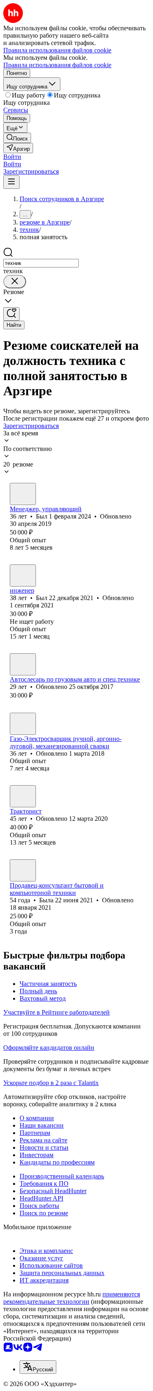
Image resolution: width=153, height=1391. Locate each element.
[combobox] (41, 263)
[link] (17, 138)
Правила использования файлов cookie (57, 64)
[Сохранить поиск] (11, 314)
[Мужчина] (23, 494)
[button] (12, 156)
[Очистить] (14, 281)
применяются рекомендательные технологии (71, 1298)
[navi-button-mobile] (11, 182)
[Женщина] (23, 870)
